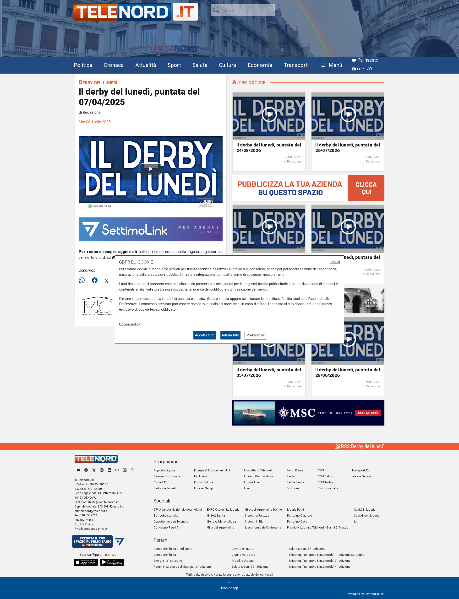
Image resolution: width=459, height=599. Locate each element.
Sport (174, 65)
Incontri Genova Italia (258, 476)
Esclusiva (200, 476)
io (355, 521)
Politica (83, 65)
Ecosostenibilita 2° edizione (173, 548)
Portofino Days (297, 521)
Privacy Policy (84, 520)
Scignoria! (293, 488)
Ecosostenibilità (165, 554)
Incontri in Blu (254, 521)
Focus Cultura (203, 482)
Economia (260, 65)
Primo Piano (295, 470)
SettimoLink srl (374, 594)
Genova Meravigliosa (221, 521)
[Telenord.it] (98, 541)
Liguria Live (252, 482)
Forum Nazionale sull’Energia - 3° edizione (183, 566)
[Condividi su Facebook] (95, 280)
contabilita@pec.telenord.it (99, 502)
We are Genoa (361, 476)
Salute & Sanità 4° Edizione (307, 548)
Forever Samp (203, 488)
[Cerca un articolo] (132, 470)
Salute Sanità (295, 482)
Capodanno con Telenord (171, 521)
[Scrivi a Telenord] (117, 470)
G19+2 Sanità (216, 515)
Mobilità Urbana (243, 560)
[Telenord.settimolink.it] (308, 188)
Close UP (160, 482)
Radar (291, 476)
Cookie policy (129, 324)
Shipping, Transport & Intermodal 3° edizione (319, 560)
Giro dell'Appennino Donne (263, 509)
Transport (296, 65)
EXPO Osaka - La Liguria (223, 509)
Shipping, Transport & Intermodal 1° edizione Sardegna (326, 554)
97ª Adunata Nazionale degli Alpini (178, 509)
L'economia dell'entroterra (263, 527)
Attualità (145, 65)
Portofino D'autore (299, 515)
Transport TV (360, 470)
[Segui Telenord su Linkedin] (109, 470)
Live (247, 488)
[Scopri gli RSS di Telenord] (125, 470)
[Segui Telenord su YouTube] (78, 470)
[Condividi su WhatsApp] (83, 280)
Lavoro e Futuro (242, 548)
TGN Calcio (325, 476)
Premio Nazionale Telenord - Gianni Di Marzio (318, 527)
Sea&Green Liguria (366, 515)
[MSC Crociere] (308, 412)
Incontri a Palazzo (257, 515)
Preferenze (255, 335)
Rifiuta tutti (230, 335)
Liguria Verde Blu (243, 554)
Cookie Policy (84, 524)
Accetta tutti (204, 335)
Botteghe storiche (166, 515)
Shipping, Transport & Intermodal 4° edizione (319, 566)
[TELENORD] (96, 459)
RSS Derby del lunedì (362, 446)
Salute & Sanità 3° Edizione (250, 566)
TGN (321, 470)
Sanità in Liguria (365, 509)
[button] (330, 65)
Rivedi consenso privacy (91, 528)
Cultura (227, 65)
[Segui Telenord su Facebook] (86, 470)
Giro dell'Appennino (220, 527)
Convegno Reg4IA (166, 527)
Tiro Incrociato (328, 488)
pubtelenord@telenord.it (91, 511)
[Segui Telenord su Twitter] (94, 470)
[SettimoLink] (151, 229)
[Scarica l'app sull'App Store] (86, 562)
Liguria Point (295, 509)
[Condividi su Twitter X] (107, 280)
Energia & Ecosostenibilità (212, 470)
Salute (200, 65)
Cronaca (114, 65)
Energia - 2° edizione (168, 560)
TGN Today (325, 482)
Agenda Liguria (164, 470)
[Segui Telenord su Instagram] (102, 470)
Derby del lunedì (98, 82)
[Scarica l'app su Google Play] (112, 562)
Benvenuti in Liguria (167, 476)
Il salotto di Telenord (258, 470)
